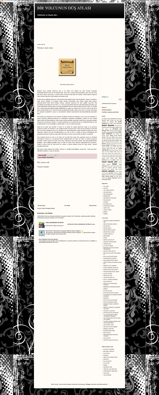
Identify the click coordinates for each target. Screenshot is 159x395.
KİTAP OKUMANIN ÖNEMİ (110, 302)
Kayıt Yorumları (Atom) (48, 208)
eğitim (114, 159)
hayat (104, 162)
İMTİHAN (105, 355)
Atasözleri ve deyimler (109, 310)
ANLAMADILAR (107, 192)
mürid (117, 171)
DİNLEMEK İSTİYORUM (109, 198)
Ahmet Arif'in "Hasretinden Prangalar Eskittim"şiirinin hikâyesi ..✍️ (64, 231)
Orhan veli (116, 143)
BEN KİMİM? (106, 236)
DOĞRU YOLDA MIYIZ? (48, 157)
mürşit (120, 171)
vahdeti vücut (109, 174)
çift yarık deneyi (118, 176)
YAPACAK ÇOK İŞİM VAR (110, 369)
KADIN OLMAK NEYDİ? (109, 251)
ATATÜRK (104, 121)
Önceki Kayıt (92, 205)
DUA (120, 129)
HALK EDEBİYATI (107, 133)
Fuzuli (107, 132)
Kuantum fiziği (114, 138)
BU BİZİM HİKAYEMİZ (109, 330)
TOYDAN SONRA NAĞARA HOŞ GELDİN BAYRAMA (111, 322)
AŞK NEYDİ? (106, 226)
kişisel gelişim (108, 171)
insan (114, 164)
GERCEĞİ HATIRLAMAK (109, 241)
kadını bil (104, 167)
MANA (113, 140)
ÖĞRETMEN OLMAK (108, 232)
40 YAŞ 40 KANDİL (108, 245)
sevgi (120, 173)
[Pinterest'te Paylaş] (56, 155)
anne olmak (108, 153)
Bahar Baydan (107, 110)
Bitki (103, 127)
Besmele (117, 125)
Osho (120, 143)
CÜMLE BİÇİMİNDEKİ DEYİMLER (55, 222)
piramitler (106, 173)
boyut (107, 158)
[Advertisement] (79, 29)
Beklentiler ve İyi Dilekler (45, 213)
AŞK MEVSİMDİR (107, 194)
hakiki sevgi (119, 159)
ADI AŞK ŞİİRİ (118, 120)
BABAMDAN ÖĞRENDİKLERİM (111, 286)
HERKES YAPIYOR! (108, 328)
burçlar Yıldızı (114, 158)
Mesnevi (104, 143)
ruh (115, 173)
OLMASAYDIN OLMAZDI (109, 258)
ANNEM (105, 214)
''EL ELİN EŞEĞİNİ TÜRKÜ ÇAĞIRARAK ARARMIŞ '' (110, 315)
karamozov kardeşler (112, 167)
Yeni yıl (120, 150)
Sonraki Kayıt (41, 205)
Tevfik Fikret (116, 146)
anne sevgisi (114, 153)
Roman (104, 145)
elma (108, 159)
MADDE (110, 140)
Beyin (120, 125)
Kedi (113, 137)
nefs (103, 173)
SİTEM (105, 238)
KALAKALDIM (107, 200)
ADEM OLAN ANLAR (108, 239)
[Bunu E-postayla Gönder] (50, 155)
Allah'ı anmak (113, 123)
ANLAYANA (106, 373)
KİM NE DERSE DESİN (109, 230)
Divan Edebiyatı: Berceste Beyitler (48, 239)
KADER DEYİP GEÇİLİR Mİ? (110, 269)
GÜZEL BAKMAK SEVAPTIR (110, 267)
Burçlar (110, 127)
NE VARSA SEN (107, 204)
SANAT (107, 145)
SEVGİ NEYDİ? (107, 228)
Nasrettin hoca (110, 143)
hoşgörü (108, 164)
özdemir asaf (105, 177)
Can (110, 129)
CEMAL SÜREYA (115, 127)
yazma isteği (115, 174)
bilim (117, 156)
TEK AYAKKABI (107, 375)
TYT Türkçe (113, 145)
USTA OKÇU (106, 353)
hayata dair (113, 162)
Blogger (88, 384)
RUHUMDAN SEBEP (108, 206)
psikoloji (111, 173)
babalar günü (112, 156)
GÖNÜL (120, 132)
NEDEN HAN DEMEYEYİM (110, 357)
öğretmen (114, 178)
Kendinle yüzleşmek (106, 138)
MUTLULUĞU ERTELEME (110, 256)
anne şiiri (107, 155)
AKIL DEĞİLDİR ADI (108, 190)
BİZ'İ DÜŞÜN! (106, 332)
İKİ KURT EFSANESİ (108, 349)
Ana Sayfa (67, 205)
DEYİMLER (115, 129)
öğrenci (110, 178)
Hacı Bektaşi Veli (117, 133)
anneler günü (112, 155)
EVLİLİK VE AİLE (107, 290)
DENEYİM (106, 359)
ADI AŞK (105, 188)
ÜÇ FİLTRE (106, 363)
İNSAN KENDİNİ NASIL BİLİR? (111, 271)
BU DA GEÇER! (107, 361)
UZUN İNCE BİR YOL (112, 148)
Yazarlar (116, 150)
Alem (109, 123)
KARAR (105, 365)
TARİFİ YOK (106, 208)
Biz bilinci (106, 127)
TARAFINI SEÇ (107, 243)
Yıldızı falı (104, 151)
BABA (120, 123)
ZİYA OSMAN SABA (111, 151)
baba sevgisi (106, 156)
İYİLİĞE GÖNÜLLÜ (108, 234)
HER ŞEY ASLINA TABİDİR (110, 326)
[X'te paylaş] (53, 155)
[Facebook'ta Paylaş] (55, 155)
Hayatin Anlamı (105, 135)
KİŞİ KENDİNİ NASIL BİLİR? (110, 260)
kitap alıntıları (110, 169)
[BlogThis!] (52, 155)
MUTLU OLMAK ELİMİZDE (110, 279)
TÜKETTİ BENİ (107, 210)
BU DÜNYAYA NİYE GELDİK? (111, 292)
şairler (109, 179)
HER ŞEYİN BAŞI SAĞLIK (110, 224)
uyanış (103, 174)
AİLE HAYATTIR (107, 281)
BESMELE (106, 298)
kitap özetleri (118, 169)
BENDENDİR (106, 196)
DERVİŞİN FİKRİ (107, 367)
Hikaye (111, 135)
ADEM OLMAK (110, 120)
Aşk (118, 123)
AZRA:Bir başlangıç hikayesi (110, 340)
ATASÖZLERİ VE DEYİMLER (110, 312)
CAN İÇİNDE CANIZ (108, 324)
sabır (117, 173)
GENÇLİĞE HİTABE (113, 132)
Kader (110, 137)
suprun (69, 384)
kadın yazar (110, 165)
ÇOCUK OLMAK (107, 273)
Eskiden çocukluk (114, 130)
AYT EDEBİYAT (110, 121)
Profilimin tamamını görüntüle (110, 112)
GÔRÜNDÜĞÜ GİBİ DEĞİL (110, 371)
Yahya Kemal (111, 150)
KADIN (115, 135)
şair (106, 179)
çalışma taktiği (109, 176)
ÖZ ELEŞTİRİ (106, 338)
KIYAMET (105, 202)
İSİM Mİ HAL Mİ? (107, 275)
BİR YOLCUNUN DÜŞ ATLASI (64, 7)
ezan (111, 159)
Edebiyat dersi (105, 130)
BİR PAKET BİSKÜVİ (108, 351)
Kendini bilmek (118, 137)
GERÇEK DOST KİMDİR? (110, 265)
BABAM (105, 212)
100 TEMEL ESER (106, 118)
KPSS (107, 137)
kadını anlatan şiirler (117, 165)
